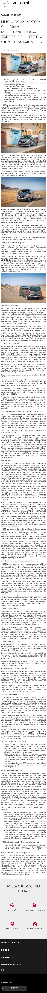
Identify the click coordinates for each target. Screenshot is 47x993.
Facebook (2, 969)
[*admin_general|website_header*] (5, 4)
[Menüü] (42, 4)
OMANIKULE (7, 957)
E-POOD (5, 950)
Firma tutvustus (10, 942)
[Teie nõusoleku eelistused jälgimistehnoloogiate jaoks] (14, 988)
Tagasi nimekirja (11, 15)
